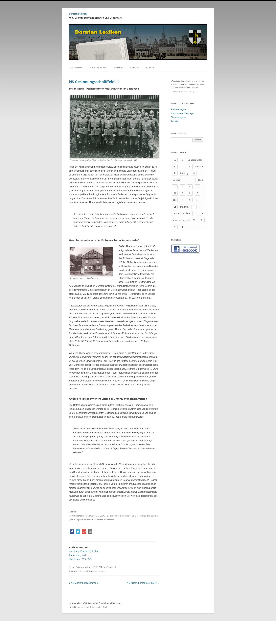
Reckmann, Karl (77, 555)
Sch (197, 200)
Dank (105, 607)
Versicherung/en (181, 220)
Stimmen (134, 68)
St (175, 206)
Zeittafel (174, 121)
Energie (199, 166)
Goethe (176, 179)
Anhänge (118, 68)
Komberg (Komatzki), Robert (84, 551)
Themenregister (178, 117)
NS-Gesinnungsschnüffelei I (84, 583)
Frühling (184, 173)
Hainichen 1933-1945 (80, 559)
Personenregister (179, 109)
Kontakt (151, 68)
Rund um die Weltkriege (182, 113)
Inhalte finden (97, 68)
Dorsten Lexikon (78, 13)
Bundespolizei (195, 159)
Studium (184, 206)
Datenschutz (95, 607)
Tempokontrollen (181, 213)
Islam (201, 179)
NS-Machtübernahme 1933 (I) (143, 583)
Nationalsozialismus (95, 571)
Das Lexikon (75, 68)
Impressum (83, 607)
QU (175, 200)
